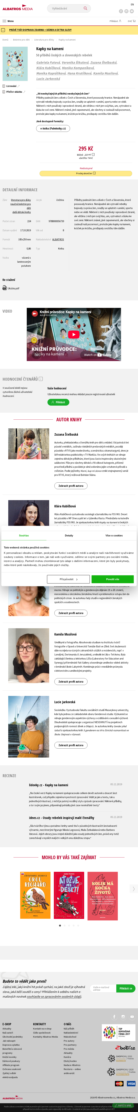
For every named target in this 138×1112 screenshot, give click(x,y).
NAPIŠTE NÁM (124, 1105)
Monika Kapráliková (51, 73)
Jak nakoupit (9, 1040)
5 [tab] (78, 925)
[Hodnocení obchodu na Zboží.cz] (123, 1046)
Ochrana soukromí (12, 1069)
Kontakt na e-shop (42, 1028)
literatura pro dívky (21, 200)
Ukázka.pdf (11, 288)
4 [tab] (74, 925)
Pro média (69, 1048)
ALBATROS (58, 239)
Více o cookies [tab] (114, 535)
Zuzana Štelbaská (103, 62)
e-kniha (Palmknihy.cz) (53, 128)
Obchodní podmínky (13, 1036)
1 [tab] (60, 925)
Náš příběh (69, 1028)
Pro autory (69, 1040)
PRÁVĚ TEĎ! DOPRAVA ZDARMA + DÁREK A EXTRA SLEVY (40, 29)
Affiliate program (11, 1065)
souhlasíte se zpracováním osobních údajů (54, 996)
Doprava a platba (11, 1044)
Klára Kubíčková (48, 68)
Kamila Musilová (105, 73)
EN (132, 4)
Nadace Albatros (72, 1065)
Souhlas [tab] (24, 535)
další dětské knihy (21, 212)
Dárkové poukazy (11, 1061)
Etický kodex (70, 1061)
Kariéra (67, 1056)
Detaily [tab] (69, 535)
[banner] (18, 6)
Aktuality (7, 1028)
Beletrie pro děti (21, 39)
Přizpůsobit (66, 579)
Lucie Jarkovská (48, 79)
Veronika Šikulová (75, 62)
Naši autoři (8, 1032)
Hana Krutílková (79, 73)
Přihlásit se (126, 988)
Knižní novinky (9, 1056)
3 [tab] (69, 925)
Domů (5, 39)
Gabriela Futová (48, 62)
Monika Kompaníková (78, 68)
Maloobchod (70, 1036)
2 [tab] (64, 925)
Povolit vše (112, 579)
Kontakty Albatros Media (45, 1036)
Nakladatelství (71, 1032)
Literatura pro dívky (44, 39)
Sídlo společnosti (41, 1032)
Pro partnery (70, 1044)
